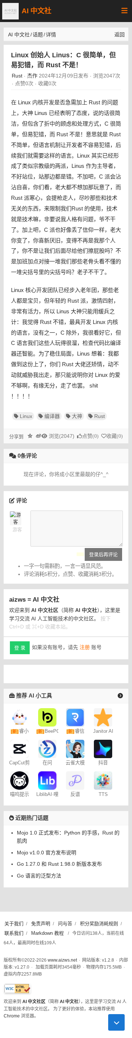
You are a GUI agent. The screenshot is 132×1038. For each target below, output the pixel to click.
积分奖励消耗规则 (99, 923)
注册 (85, 647)
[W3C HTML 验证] (17, 988)
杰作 (32, 76)
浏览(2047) (61, 436)
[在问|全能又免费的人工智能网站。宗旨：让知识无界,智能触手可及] (47, 748)
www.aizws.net (62, 960)
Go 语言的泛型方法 (39, 876)
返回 (119, 34)
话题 (38, 34)
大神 (77, 416)
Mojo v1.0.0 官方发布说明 (46, 852)
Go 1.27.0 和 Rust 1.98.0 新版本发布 (59, 864)
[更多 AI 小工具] (120, 695)
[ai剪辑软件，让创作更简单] (19, 748)
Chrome (12, 1016)
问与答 (65, 923)
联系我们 (13, 933)
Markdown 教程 (47, 933)
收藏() (114, 436)
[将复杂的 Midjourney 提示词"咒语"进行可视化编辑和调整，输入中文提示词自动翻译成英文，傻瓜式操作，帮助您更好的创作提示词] (19, 780)
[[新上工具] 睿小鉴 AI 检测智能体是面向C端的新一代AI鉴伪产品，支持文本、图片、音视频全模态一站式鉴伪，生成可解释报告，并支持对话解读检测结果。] (19, 717)
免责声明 (40, 923)
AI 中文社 (36, 11)
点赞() (90, 436)
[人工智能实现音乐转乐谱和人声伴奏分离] (75, 780)
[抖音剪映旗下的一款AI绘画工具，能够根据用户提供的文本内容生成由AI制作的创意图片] (103, 748)
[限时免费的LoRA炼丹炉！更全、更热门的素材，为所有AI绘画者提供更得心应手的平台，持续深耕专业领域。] (47, 780)
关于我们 (13, 923)
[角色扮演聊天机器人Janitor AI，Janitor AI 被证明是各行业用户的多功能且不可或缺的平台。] (103, 717)
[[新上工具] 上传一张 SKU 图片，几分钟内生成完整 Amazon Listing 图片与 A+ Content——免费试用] (47, 717)
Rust (17, 76)
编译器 (52, 416)
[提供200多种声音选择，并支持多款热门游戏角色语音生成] (103, 780)
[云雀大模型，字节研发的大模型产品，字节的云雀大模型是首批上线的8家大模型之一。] (75, 748)
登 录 (19, 647)
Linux (26, 416)
